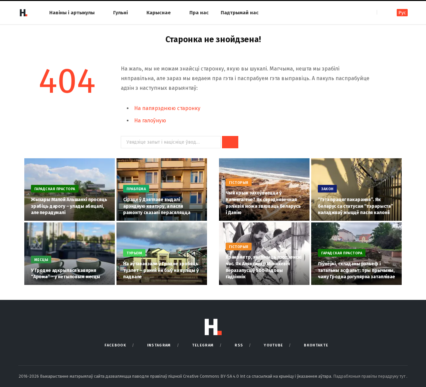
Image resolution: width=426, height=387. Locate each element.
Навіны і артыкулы (72, 13)
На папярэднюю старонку (167, 108)
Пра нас (199, 13)
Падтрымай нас (240, 13)
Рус (402, 13)
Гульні (120, 13)
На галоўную (150, 120)
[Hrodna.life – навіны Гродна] (23, 12)
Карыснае (158, 13)
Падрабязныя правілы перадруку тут (369, 376)
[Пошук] (382, 12)
